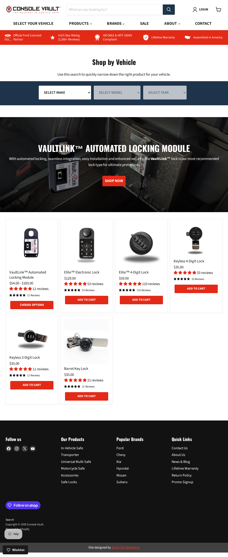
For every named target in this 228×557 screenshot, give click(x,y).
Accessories (70, 475)
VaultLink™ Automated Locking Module (27, 275)
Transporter (70, 454)
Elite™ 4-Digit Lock (134, 272)
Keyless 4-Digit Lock (189, 261)
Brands (114, 23)
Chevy (120, 454)
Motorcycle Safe (73, 468)
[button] (21, 289)
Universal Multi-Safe (76, 461)
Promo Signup (182, 482)
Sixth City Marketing (126, 547)
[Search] (169, 9)
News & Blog (181, 461)
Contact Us (180, 448)
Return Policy (181, 475)
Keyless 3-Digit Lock (24, 357)
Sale (144, 23)
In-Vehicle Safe (72, 448)
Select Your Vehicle (33, 23)
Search (10, 520)
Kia (118, 461)
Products (79, 23)
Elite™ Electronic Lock (81, 272)
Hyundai (122, 468)
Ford (120, 448)
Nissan (121, 475)
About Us (178, 454)
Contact (203, 23)
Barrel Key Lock (76, 368)
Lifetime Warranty (185, 468)
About (171, 23)
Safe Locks (69, 482)
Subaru (122, 482)
